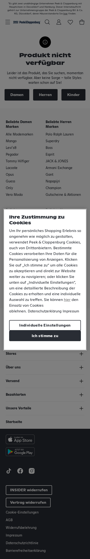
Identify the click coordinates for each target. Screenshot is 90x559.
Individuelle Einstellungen (45, 325)
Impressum (71, 311)
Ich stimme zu (45, 336)
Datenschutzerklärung (44, 311)
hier (67, 300)
